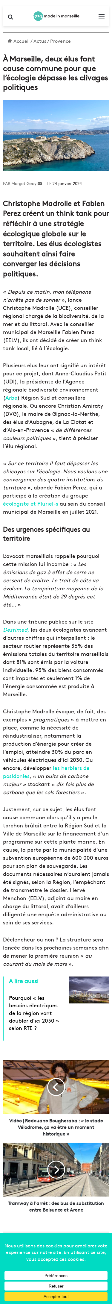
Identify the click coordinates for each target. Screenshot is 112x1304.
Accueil (21, 40)
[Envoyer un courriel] (40, 183)
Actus (39, 40)
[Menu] (102, 18)
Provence (60, 40)
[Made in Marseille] (56, 16)
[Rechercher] (10, 18)
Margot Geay (23, 183)
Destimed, (16, 629)
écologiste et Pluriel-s (30, 503)
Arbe (11, 397)
